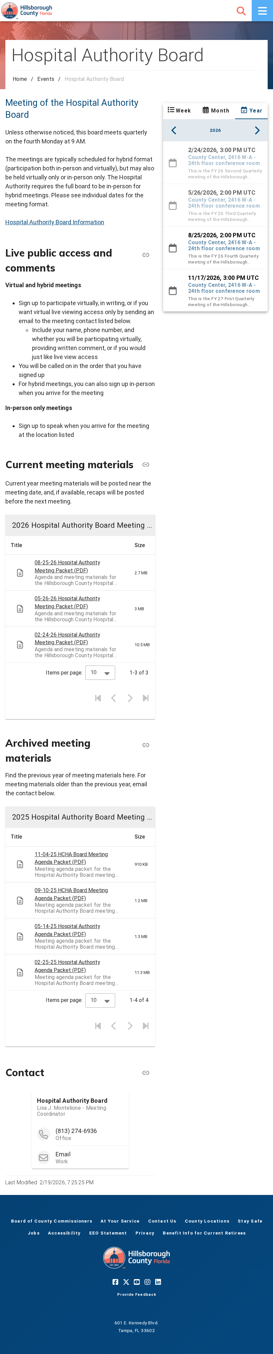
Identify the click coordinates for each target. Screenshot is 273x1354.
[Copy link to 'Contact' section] (145, 1072)
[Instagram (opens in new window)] (147, 1281)
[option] (215, 162)
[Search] (241, 11)
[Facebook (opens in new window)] (115, 1281)
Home (20, 79)
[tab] (179, 111)
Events (45, 79)
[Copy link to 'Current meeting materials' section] (145, 464)
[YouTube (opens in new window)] (136, 1281)
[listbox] (215, 226)
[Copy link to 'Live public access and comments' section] (145, 255)
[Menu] (262, 10)
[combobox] (100, 673)
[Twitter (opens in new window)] (126, 1281)
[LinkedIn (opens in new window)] (157, 1281)
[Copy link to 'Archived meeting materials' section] (145, 745)
